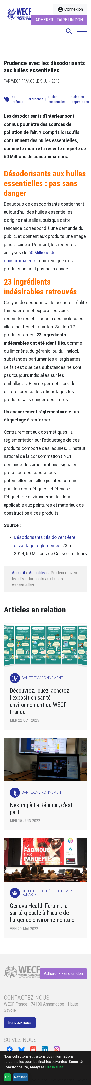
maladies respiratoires (80, 99)
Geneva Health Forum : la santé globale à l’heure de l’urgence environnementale (42, 912)
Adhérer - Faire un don (59, 19)
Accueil (18, 572)
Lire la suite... (56, 1067)
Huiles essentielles (57, 99)
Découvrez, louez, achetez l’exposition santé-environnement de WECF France (39, 701)
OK (7, 1077)
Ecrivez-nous (19, 1022)
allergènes (35, 99)
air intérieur (18, 99)
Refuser (20, 1077)
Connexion (70, 9)
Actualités (38, 572)
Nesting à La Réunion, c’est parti (41, 809)
